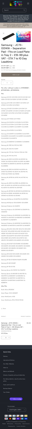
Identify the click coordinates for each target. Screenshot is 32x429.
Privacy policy (18, 423)
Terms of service (26, 423)
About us (5, 367)
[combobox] (14, 10)
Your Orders (6, 392)
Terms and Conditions (9, 385)
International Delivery (8, 360)
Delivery (5, 356)
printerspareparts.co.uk (15, 421)
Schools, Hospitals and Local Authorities (14, 375)
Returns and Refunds (8, 371)
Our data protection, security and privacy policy (14, 380)
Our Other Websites (8, 364)
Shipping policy (11, 426)
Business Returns (7, 388)
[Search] (24, 10)
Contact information (21, 426)
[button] (3, 3)
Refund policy (10, 423)
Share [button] (4, 308)
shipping (14, 70)
